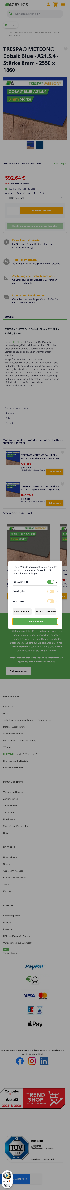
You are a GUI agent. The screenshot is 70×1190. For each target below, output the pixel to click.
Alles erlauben (35, 621)
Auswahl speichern (45, 611)
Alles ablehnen (22, 611)
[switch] (50, 582)
